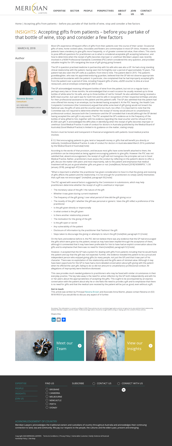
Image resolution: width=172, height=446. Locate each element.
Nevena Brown (92, 291)
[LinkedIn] (124, 390)
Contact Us (146, 12)
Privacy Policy (65, 436)
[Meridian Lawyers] (32, 8)
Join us (133, 12)
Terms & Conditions (50, 436)
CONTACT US (104, 383)
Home (18, 23)
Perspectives (105, 10)
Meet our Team (64, 345)
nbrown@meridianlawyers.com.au (28, 107)
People (88, 10)
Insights (20, 393)
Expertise (59, 10)
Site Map (32, 438)
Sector (74, 10)
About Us (122, 12)
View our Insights (135, 345)
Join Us (19, 398)
